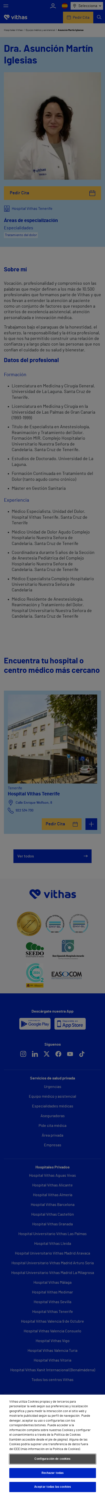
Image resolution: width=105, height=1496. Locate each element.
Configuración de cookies (52, 1458)
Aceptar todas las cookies (52, 1486)
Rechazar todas (53, 1473)
